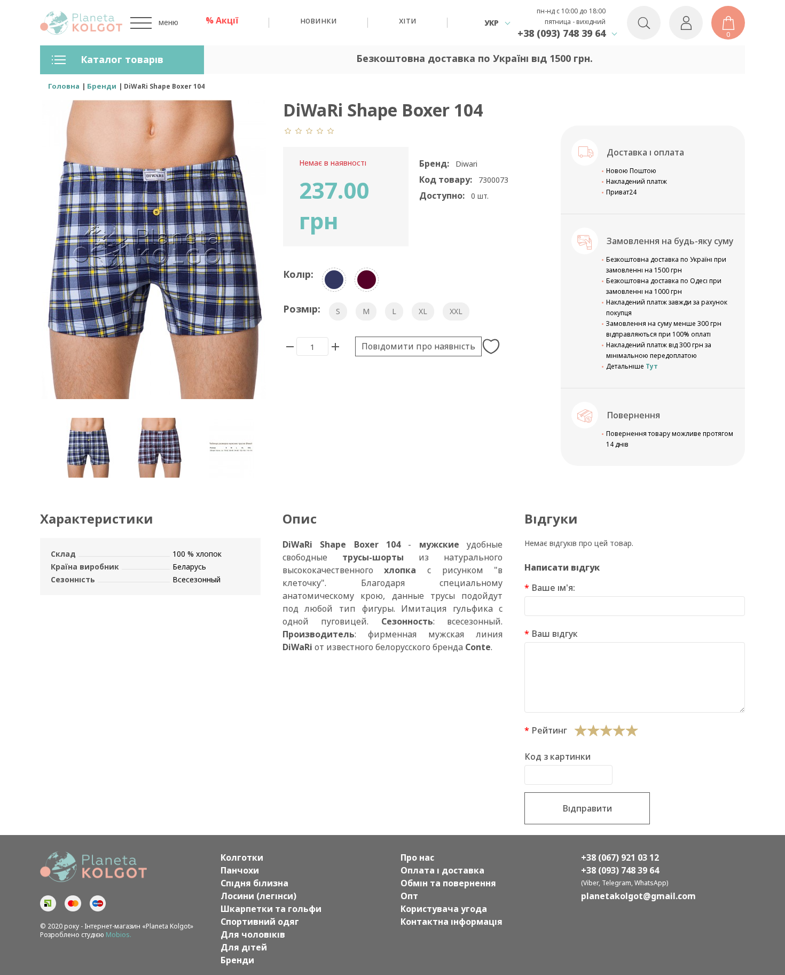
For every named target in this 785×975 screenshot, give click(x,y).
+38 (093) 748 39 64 (561, 33)
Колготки (242, 857)
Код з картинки (557, 756)
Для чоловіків (253, 934)
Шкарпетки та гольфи (271, 909)
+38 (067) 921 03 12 (620, 857)
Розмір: (301, 308)
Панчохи (240, 870)
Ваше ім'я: (553, 588)
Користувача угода (444, 909)
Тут (652, 366)
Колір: (298, 274)
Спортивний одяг (260, 921)
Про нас (417, 857)
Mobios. (118, 934)
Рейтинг (549, 730)
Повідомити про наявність (418, 346)
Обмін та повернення (448, 883)
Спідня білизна (254, 883)
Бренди (237, 960)
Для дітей (244, 947)
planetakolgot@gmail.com (638, 896)
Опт (409, 896)
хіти (408, 20)
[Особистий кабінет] (686, 23)
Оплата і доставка (442, 870)
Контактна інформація (452, 921)
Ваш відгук (554, 633)
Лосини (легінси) (258, 896)
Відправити (587, 808)
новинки (318, 20)
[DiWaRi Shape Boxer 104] (88, 448)
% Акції (222, 20)
